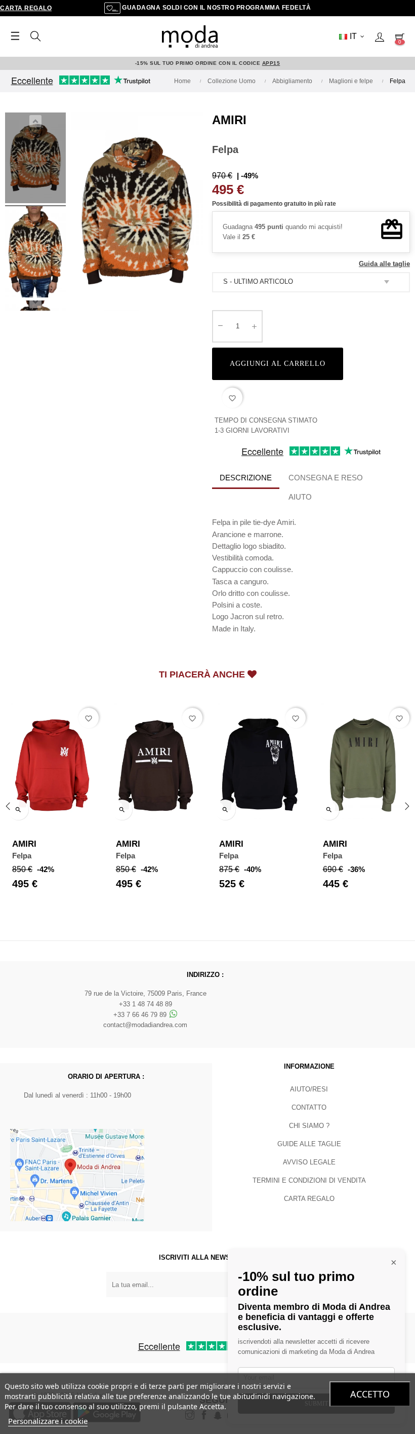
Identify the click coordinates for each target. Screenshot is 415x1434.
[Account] (379, 36)
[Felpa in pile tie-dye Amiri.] (35, 159)
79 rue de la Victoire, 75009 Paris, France (145, 993)
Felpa (21, 855)
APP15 (271, 63)
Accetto (370, 1394)
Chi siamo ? (309, 1125)
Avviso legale (309, 1162)
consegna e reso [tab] (325, 477)
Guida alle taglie (384, 264)
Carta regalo (26, 8)
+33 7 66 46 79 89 (141, 1014)
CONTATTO (309, 1107)
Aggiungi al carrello (277, 363)
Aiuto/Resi (309, 1089)
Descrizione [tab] (246, 477)
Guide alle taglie (309, 1144)
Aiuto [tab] (300, 497)
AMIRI (229, 120)
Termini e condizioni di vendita (309, 1180)
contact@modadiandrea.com (145, 1025)
